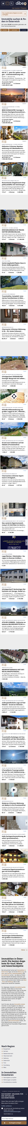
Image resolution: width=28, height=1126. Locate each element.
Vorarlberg (6, 1065)
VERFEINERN (24, 30)
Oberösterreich (7, 1056)
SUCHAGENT (5, 30)
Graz (3, 981)
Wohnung (21, 972)
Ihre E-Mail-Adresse (5, 1115)
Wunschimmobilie (13, 1020)
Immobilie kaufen (20, 987)
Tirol (4, 1063)
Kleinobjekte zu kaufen (9, 1077)
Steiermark (6, 1060)
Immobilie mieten (19, 1004)
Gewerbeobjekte (17, 973)
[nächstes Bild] (26, 59)
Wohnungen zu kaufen (9, 1080)
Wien (4, 1067)
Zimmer (9, 973)
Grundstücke (5, 975)
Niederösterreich (8, 1053)
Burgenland (6, 1049)
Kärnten (5, 1051)
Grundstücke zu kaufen (10, 1082)
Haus (3, 973)
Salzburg (5, 1058)
